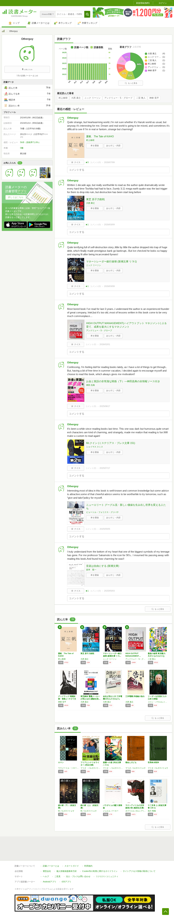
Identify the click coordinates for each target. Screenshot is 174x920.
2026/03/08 (109, 286)
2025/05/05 (105, 529)
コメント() (95, 162)
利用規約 (88, 866)
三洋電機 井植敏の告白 (135, 696)
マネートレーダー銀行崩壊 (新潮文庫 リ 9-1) (111, 261)
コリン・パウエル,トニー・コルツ (158, 702)
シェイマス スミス (94, 447)
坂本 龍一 (91, 569)
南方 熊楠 (152, 811)
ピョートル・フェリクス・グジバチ (102, 512)
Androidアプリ (49, 882)
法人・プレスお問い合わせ (78, 876)
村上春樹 (63, 98)
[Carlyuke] (9, 177)
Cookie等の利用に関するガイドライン (99, 871)
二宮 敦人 (141, 98)
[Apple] (45, 177)
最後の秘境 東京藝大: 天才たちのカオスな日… (157, 655)
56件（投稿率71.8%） (30, 142)
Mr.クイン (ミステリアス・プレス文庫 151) (110, 443)
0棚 (21, 148)
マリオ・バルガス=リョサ (91, 768)
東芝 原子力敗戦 (95, 199)
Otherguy (72, 117)
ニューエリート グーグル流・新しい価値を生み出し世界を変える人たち (126, 506)
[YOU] (21, 177)
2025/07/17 (105, 468)
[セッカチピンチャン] (33, 177)
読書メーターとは (51, 866)
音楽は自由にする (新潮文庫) (102, 565)
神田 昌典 (90, 385)
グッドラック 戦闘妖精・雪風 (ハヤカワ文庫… (67, 698)
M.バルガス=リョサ (66, 811)
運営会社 (47, 871)
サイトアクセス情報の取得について (139, 871)
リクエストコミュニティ (107, 876)
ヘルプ (46, 876)
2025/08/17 (105, 406)
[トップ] (3, 31)
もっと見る (132, 83)
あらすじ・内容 (113, 145)
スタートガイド (72, 866)
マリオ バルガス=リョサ (135, 768)
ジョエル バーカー (110, 811)
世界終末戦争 (153, 762)
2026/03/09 (109, 225)
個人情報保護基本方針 (66, 871)
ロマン (61, 762)
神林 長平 (154, 98)
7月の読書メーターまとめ (27, 76)
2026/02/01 (105, 344)
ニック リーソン (92, 98)
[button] (87, 14)
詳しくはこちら (15, 197)
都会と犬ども (131, 762)
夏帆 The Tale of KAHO (100, 136)
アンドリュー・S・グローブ (118, 98)
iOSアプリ (66, 882)
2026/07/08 (109, 162)
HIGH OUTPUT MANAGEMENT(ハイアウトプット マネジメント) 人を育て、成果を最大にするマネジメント (126, 325)
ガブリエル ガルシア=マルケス (135, 811)
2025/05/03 (109, 591)
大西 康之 (76, 98)
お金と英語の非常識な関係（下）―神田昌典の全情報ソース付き (123, 381)
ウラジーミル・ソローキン (68, 768)
